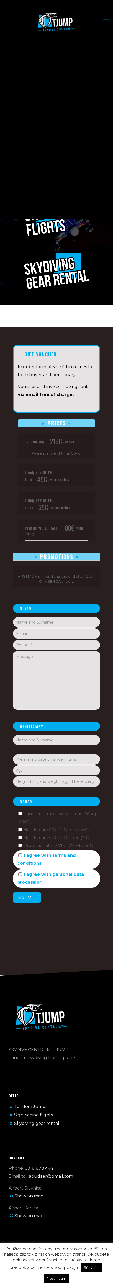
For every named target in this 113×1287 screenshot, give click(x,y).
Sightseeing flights (33, 1114)
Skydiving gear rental (36, 1123)
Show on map (28, 1196)
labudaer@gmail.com (50, 1176)
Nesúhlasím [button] (56, 1278)
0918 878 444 (39, 1168)
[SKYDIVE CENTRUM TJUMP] (56, 22)
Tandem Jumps (30, 1106)
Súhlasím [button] (91, 1267)
